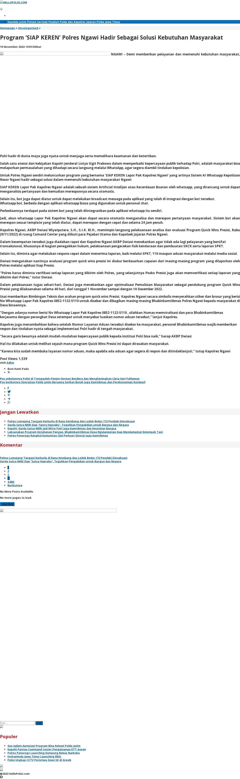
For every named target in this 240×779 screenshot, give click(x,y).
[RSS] (9, 372)
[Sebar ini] (8, 388)
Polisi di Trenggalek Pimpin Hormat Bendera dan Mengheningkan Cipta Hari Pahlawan (70, 378)
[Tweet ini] (9, 392)
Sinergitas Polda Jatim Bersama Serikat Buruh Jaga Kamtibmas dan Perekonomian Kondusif (73, 382)
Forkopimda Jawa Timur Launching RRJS (35, 756)
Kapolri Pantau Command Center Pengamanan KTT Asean (47, 749)
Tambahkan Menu (20, 15)
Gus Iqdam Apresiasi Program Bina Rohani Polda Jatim (44, 746)
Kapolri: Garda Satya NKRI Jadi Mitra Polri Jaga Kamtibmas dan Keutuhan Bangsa (62, 428)
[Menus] (1, 6)
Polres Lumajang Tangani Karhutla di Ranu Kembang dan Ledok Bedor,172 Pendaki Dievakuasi (71, 421)
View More (7, 504)
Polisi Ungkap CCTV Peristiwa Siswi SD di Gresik (39, 760)
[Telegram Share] (9, 399)
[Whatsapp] (9, 402)
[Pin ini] (9, 395)
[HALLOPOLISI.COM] (13, 2)
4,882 (11, 482)
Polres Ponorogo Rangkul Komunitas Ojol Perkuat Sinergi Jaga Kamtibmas (58, 435)
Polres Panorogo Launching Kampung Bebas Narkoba (44, 753)
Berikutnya (15, 485)
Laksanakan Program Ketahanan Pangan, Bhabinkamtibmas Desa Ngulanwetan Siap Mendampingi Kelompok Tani (85, 432)
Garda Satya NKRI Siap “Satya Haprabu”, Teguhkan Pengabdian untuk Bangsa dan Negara (68, 425)
